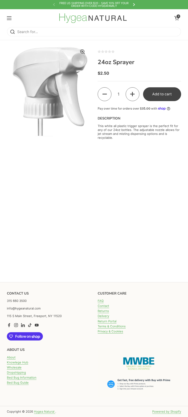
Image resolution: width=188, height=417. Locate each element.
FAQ (101, 301)
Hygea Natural (44, 411)
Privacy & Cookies (110, 331)
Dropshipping (16, 372)
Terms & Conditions (112, 326)
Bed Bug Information (21, 377)
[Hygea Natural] (92, 18)
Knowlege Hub (17, 362)
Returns (103, 311)
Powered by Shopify (166, 411)
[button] (104, 94)
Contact (103, 306)
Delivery (103, 316)
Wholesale (14, 367)
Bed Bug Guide (18, 382)
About (11, 357)
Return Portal (107, 321)
